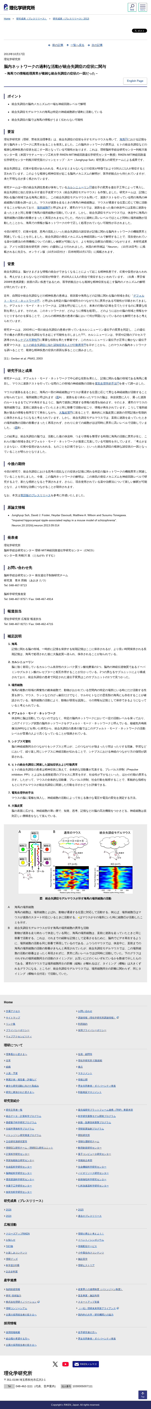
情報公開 (82, 1079)
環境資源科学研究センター (20, 1179)
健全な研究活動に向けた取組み (22, 1086)
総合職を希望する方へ (17, 1338)
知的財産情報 (13, 1289)
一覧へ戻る (77, 45)
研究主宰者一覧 (14, 1109)
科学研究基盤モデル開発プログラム (97, 1116)
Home (7, 18)
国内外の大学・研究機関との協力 (95, 1314)
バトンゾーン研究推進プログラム (23, 1135)
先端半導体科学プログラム (20, 1128)
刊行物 (9, 1246)
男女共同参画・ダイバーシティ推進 (97, 1086)
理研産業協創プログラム (91, 1128)
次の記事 (97, 45)
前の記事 (57, 45)
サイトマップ (13, 1017)
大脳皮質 (65, 412)
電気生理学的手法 (107, 383)
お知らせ (10, 1240)
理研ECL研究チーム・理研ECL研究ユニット (29, 1147)
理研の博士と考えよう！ (91, 1233)
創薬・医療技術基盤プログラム (94, 1122)
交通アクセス (13, 1011)
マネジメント (85, 1073)
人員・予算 (12, 1073)
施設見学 (82, 1259)
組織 (8, 1066)
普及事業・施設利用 (88, 1295)
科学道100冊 (12, 1265)
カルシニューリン (79, 187)
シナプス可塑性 (28, 339)
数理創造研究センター (90, 1147)
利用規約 (82, 1024)
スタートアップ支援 (88, 1302)
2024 (8, 1216)
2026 (8, 1209)
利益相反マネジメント (90, 1092)
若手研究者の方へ (87, 1332)
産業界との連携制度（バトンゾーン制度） (100, 1289)
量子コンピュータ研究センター (94, 1154)
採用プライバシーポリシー (92, 1030)
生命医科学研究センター (19, 1166)
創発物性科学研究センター (92, 1179)
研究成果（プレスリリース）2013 (71, 18)
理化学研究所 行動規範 (90, 1060)
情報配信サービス (87, 1246)
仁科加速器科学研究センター (93, 1185)
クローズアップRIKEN (18, 1233)
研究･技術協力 (13, 1295)
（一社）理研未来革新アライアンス (97, 1308)
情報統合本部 (85, 1160)
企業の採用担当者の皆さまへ (21, 1314)
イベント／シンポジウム (91, 1240)
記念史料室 (12, 1271)
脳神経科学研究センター (19, 1173)
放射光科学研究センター (19, 1192)
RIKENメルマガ (88, 1364)
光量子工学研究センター (19, 1185)
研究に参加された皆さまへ (20, 1092)
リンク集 (10, 1024)
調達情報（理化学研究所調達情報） (97, 1017)
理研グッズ (12, 1259)
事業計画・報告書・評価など (21, 1079)
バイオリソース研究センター (93, 1173)
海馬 (123, 139)
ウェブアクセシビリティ (19, 1036)
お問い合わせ (85, 1011)
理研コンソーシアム (16, 1308)
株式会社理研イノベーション (21, 1302)
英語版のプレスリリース (35, 495)
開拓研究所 (84, 1135)
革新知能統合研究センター (20, 1160)
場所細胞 (43, 207)
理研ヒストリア (86, 1265)
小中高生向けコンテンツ (91, 1252)
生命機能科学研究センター (92, 1166)
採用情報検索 (13, 1332)
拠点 (80, 1066)
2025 (81, 1209)
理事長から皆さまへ (16, 1054)
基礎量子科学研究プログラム (21, 1122)
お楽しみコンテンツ (16, 1252)
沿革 (8, 1060)
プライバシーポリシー (17, 1030)
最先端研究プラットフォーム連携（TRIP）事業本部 (105, 1109)
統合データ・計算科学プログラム (23, 1116)
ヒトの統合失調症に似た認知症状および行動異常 (54, 345)
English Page (135, 80)
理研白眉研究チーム (88, 1141)
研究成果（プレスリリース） (31, 18)
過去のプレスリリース (90, 1216)
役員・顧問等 (85, 1054)
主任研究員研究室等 (16, 1141)
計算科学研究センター (17, 1154)
